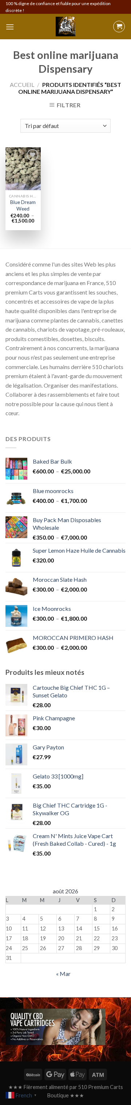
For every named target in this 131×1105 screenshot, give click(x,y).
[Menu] (9, 27)
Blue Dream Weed (23, 205)
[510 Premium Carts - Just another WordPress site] (65, 26)
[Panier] (119, 26)
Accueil (22, 84)
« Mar (63, 973)
